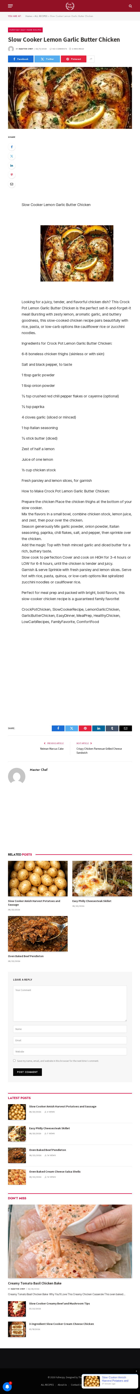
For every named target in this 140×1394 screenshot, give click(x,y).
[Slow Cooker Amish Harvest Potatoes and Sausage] (38, 878)
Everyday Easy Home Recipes (25, 29)
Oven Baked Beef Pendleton (26, 956)
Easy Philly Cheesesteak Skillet (92, 901)
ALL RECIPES (40, 16)
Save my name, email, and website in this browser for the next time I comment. (58, 1060)
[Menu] (10, 6)
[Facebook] (11, 146)
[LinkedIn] (11, 165)
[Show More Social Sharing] (91, 58)
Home (29, 16)
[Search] (130, 6)
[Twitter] (11, 156)
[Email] (11, 184)
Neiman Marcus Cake (52, 748)
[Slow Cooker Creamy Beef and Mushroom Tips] (17, 1309)
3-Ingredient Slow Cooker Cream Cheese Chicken (61, 1324)
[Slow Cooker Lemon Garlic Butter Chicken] (70, 98)
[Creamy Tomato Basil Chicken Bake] (70, 1241)
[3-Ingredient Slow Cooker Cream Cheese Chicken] (17, 1329)
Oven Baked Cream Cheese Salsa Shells (55, 1171)
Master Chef (26, 48)
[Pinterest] (11, 174)
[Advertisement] (70, 818)
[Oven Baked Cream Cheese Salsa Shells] (17, 1177)
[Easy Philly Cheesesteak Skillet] (102, 878)
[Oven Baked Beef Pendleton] (38, 933)
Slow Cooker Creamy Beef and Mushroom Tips (59, 1303)
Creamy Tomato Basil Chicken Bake (35, 1283)
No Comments (59, 48)
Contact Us (76, 1384)
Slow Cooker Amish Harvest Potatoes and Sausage (34, 902)
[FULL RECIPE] (70, 6)
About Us (62, 1384)
